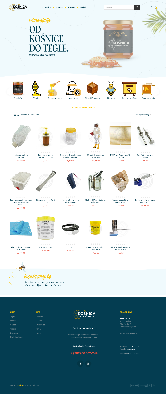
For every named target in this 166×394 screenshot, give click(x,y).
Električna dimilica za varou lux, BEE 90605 (120, 248)
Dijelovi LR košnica (92, 98)
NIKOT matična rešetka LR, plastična (120, 156)
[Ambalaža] (17, 88)
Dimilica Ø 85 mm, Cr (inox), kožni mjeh (95, 201)
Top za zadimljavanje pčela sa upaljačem (145, 201)
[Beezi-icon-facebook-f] (80, 364)
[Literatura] (111, 88)
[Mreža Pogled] (15, 115)
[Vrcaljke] (36, 88)
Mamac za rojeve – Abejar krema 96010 (95, 248)
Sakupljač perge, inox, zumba (145, 156)
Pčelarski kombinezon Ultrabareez (95, 156)
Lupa (70, 247)
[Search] (137, 7)
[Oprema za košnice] (129, 88)
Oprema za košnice (129, 98)
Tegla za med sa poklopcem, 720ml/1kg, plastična (70, 156)
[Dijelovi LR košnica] (92, 88)
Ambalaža (18, 98)
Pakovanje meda (148, 98)
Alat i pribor (73, 98)
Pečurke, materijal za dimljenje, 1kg (120, 201)
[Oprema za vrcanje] (55, 88)
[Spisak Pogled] (19, 115)
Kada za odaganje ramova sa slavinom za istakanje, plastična (21, 202)
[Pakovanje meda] (148, 88)
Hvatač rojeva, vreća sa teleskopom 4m (70, 201)
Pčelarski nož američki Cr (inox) (45, 201)
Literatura (111, 98)
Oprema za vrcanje (55, 98)
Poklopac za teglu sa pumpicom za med (45, 156)
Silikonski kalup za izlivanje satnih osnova (21, 248)
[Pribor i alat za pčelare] (73, 88)
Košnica (19, 385)
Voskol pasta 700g (46, 247)
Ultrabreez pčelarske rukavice (21, 156)
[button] (155, 91)
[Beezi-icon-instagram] (88, 364)
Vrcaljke (36, 98)
